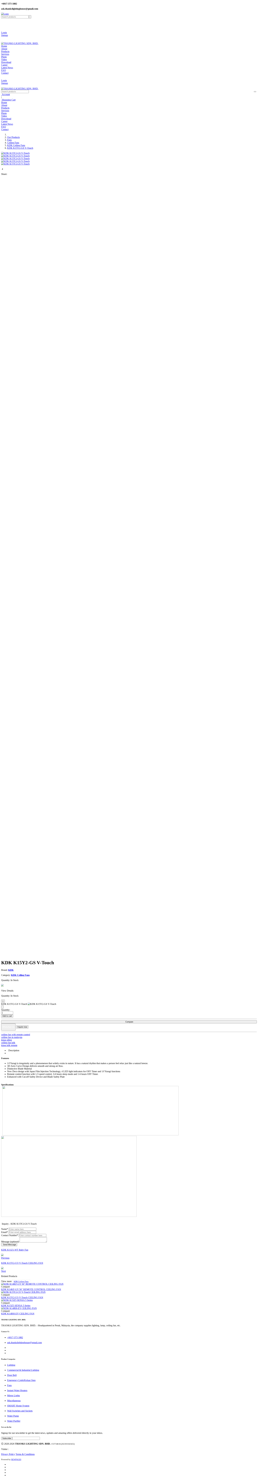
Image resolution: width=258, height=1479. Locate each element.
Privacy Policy (8, 1454)
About (4, 48)
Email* (4, 1232)
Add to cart (7, 1016)
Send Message (9, 1244)
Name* (4, 1229)
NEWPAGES (16, 1459)
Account (5, 94)
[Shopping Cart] (3, 38)
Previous (5, 1258)
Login (4, 32)
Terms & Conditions (25, 1454)
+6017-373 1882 (15, 1337)
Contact (5, 73)
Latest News (7, 67)
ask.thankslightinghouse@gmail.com (24, 1342)
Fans (9, 140)
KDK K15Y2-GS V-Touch (20, 148)
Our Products (13, 137)
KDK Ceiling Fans (16, 145)
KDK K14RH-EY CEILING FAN (17, 1313)
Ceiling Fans (13, 142)
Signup (4, 35)
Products (5, 51)
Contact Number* (9, 1235)
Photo (4, 57)
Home (4, 46)
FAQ (3, 70)
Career (4, 65)
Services (5, 54)
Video (4, 59)
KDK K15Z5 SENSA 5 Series (15, 1305)
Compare (129, 1022)
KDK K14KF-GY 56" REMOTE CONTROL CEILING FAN (31, 1289)
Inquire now (22, 1027)
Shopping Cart (8, 100)
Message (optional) (10, 1241)
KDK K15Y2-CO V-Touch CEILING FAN (22, 1263)
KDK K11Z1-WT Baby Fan (14, 1250)
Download (6, 62)
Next (3, 1271)
